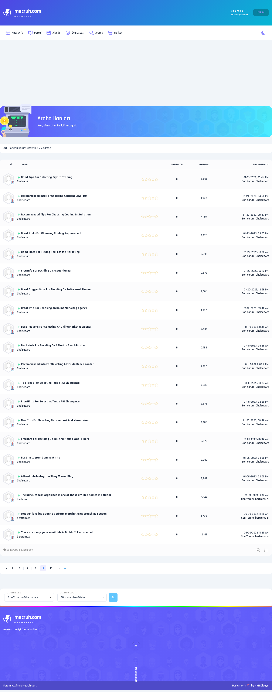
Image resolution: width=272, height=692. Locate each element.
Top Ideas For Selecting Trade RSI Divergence (50, 383)
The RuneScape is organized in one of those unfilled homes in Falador (66, 495)
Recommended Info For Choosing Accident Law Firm (54, 196)
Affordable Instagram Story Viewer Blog (47, 476)
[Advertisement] (136, 73)
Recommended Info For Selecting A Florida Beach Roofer (57, 364)
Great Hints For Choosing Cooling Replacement (51, 233)
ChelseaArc (23, 181)
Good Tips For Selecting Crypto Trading (46, 177)
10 (51, 568)
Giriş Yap (239, 12)
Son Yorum (259, 164)
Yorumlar (177, 164)
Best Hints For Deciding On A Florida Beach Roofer (53, 345)
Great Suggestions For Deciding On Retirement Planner (56, 289)
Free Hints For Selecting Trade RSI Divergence (50, 401)
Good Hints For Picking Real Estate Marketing (50, 252)
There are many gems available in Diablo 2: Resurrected (57, 532)
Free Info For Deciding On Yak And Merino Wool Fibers (55, 439)
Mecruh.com (29, 685)
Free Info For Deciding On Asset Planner (46, 271)
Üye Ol (261, 12)
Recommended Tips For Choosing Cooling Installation (56, 215)
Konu (25, 164)
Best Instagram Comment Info (40, 458)
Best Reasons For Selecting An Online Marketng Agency (56, 327)
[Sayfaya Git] (65, 568)
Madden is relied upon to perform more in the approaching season (63, 514)
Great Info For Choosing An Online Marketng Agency (54, 308)
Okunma (204, 164)
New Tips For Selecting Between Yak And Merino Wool (55, 420)
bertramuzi (23, 499)
